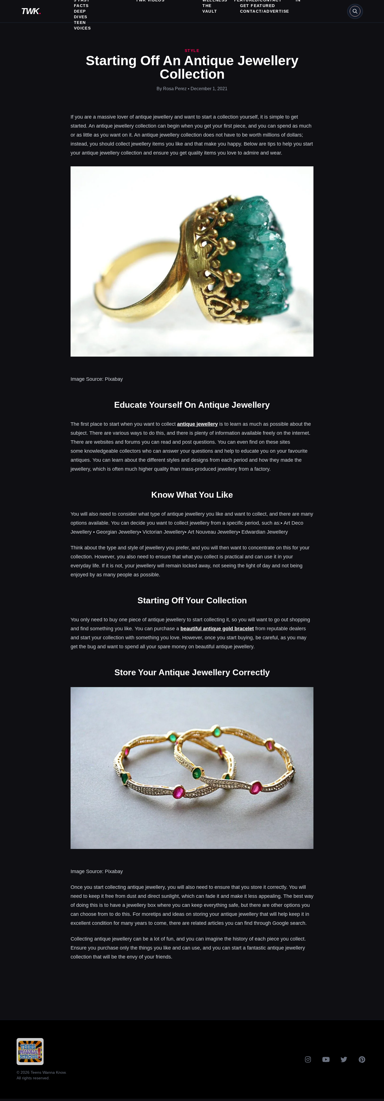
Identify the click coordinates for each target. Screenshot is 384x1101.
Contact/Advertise (264, 11)
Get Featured (257, 5)
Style (192, 50)
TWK (31, 11)
